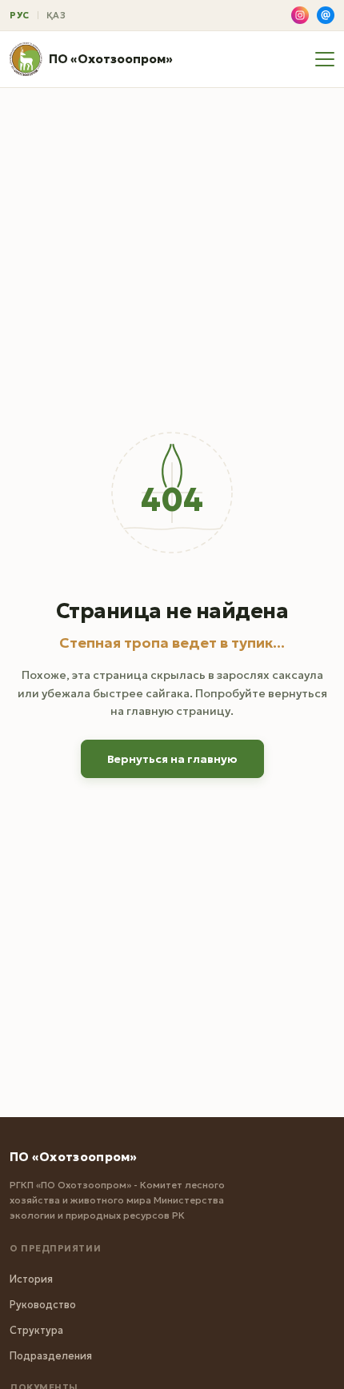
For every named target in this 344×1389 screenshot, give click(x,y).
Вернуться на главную (172, 759)
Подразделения (51, 1356)
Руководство (43, 1305)
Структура (36, 1330)
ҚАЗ (56, 15)
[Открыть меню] (324, 59)
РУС (20, 15)
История (31, 1279)
